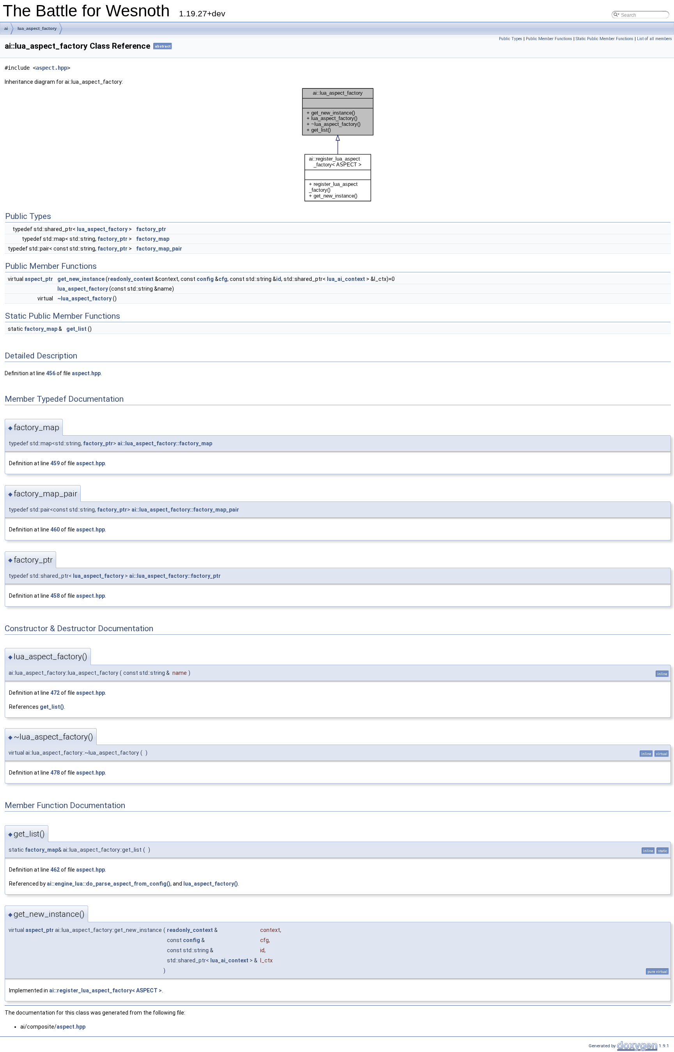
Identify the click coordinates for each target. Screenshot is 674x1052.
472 (55, 693)
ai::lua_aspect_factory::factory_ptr (175, 576)
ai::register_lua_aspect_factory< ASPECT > (105, 990)
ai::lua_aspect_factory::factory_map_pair (185, 510)
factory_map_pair (159, 248)
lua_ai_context (346, 279)
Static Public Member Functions (604, 38)
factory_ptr (151, 229)
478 (55, 773)
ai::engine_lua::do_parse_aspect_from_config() (108, 884)
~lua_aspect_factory (84, 298)
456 (50, 373)
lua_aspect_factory (37, 28)
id (278, 279)
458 (55, 596)
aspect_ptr (39, 279)
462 (55, 870)
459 (55, 463)
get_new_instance (81, 279)
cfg (222, 279)
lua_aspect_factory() (210, 884)
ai (6, 28)
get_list (76, 329)
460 (55, 529)
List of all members (654, 38)
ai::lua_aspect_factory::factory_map (164, 443)
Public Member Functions (549, 38)
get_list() (52, 707)
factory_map (152, 239)
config (205, 279)
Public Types (510, 38)
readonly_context (131, 279)
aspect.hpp (51, 68)
